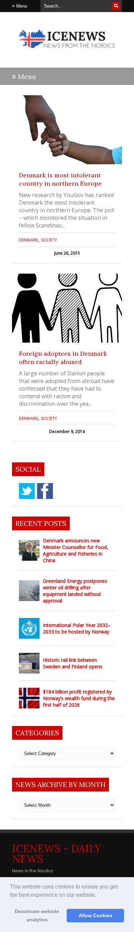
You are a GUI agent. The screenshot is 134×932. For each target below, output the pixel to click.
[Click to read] (67, 129)
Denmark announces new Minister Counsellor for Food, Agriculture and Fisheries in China (75, 550)
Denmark (28, 240)
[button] (99, 895)
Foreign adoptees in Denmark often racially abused (63, 358)
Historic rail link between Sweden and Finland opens (72, 663)
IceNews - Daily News (56, 853)
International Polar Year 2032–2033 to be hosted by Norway (77, 628)
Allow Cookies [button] (95, 915)
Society (49, 240)
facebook (45, 491)
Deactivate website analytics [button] (37, 915)
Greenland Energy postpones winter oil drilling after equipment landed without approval (75, 591)
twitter (27, 491)
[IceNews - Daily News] (67, 51)
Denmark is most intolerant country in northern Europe (60, 179)
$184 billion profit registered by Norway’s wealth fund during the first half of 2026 (79, 698)
